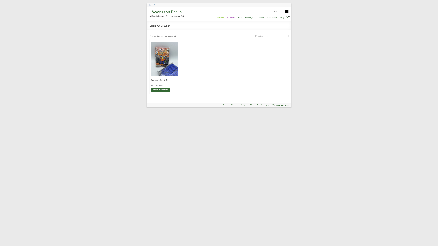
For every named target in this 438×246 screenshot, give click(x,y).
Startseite (220, 17)
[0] (287, 17)
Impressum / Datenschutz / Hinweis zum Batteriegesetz (232, 105)
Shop (240, 17)
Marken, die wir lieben (254, 17)
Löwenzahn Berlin (166, 11)
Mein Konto (272, 17)
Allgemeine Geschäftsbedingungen (260, 105)
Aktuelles (231, 17)
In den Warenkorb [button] (160, 89)
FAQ (282, 17)
